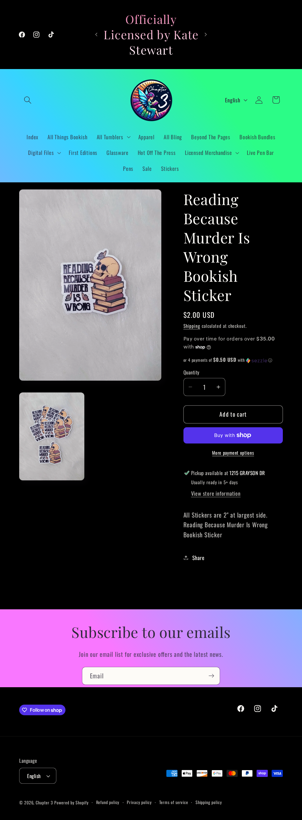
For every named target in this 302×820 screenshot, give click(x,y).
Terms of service (173, 802)
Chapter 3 (44, 802)
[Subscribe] (211, 676)
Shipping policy (209, 802)
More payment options (233, 453)
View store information (216, 493)
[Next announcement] (205, 34)
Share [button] (198, 558)
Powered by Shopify (71, 802)
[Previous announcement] (96, 34)
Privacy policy (139, 802)
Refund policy (108, 802)
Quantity (191, 372)
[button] (27, 99)
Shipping (191, 325)
